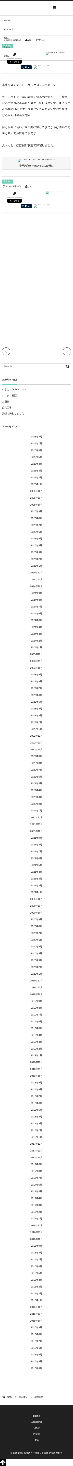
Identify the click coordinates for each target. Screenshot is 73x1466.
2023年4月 (36, 708)
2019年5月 (36, 1028)
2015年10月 (36, 1320)
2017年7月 (36, 1177)
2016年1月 (36, 1300)
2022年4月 (36, 790)
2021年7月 (36, 851)
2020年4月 (36, 953)
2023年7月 (36, 688)
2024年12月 (36, 572)
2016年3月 (36, 1286)
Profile (7, 47)
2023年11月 (36, 661)
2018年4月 (36, 1116)
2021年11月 (36, 824)
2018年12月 (36, 1062)
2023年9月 (36, 674)
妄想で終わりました (13, 413)
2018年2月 (36, 1130)
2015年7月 (36, 1341)
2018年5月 (36, 1109)
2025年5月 (36, 538)
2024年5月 (36, 620)
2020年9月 (36, 919)
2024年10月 (36, 586)
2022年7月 (36, 769)
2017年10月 (36, 1157)
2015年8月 (36, 1334)
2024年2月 (36, 640)
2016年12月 (36, 1225)
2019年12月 (36, 980)
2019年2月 (36, 1048)
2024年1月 (36, 647)
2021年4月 (36, 871)
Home (7, 20)
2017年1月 (36, 1218)
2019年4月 (36, 1035)
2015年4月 (36, 1361)
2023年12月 (36, 654)
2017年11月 (36, 1150)
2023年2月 (36, 722)
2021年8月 (36, 844)
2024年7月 (36, 606)
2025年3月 (36, 552)
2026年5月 (36, 457)
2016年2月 (36, 1293)
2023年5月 (36, 701)
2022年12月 (36, 735)
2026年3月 (36, 470)
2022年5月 (36, 783)
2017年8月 (36, 1171)
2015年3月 (36, 1368)
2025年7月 (36, 525)
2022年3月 (36, 797)
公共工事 (7, 407)
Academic (9, 29)
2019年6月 (36, 1021)
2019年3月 (36, 1041)
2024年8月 (36, 599)
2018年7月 (36, 1096)
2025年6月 (36, 532)
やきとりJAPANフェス (14, 389)
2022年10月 (36, 749)
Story (6, 56)
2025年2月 (36, 559)
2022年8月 (36, 763)
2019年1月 (36, 1055)
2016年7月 (36, 1259)
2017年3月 (36, 1205)
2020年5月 (36, 946)
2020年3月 (36, 960)
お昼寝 (5, 401)
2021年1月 (36, 892)
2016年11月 (36, 1232)
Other (7, 38)
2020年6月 (36, 940)
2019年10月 (36, 994)
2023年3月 (36, 715)
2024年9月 (36, 593)
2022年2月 (36, 804)
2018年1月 (36, 1137)
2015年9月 (36, 1327)
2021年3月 (36, 878)
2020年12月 (36, 899)
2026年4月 (36, 463)
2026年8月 (36, 436)
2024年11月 (36, 579)
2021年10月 (36, 831)
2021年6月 (36, 858)
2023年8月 (36, 681)
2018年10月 (36, 1076)
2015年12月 (36, 1307)
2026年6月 (36, 450)
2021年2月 (36, 885)
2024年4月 (36, 627)
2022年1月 (36, 810)
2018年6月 (36, 1103)
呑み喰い (7, 181)
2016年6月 (36, 1266)
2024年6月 (36, 613)
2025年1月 (36, 565)
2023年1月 (36, 729)
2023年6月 (36, 695)
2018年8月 (36, 1089)
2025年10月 (36, 504)
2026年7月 (36, 443)
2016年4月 (36, 1279)
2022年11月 (36, 742)
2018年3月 (36, 1123)
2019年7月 (36, 1014)
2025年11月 (36, 497)
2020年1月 (36, 973)
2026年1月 (36, 484)
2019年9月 (36, 1001)
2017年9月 (36, 1164)
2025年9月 (36, 511)
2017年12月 (36, 1143)
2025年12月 (36, 491)
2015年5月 (36, 1354)
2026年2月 (36, 477)
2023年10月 (36, 668)
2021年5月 (36, 865)
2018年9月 (36, 1082)
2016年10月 (36, 1239)
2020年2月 (36, 967)
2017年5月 (36, 1191)
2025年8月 (36, 518)
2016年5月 (36, 1273)
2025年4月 (36, 545)
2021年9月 (36, 837)
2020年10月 (36, 912)
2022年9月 (36, 756)
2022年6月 (36, 776)
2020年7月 (36, 933)
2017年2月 (36, 1212)
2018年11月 (36, 1069)
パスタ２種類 (9, 395)
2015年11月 (36, 1313)
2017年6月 (36, 1184)
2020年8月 (36, 926)
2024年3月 (36, 633)
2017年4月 (36, 1198)
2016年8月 (36, 1252)
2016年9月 (36, 1245)
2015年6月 (36, 1348)
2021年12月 (36, 817)
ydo (29, 186)
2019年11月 (36, 987)
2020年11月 (36, 905)
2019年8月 (36, 1007)
